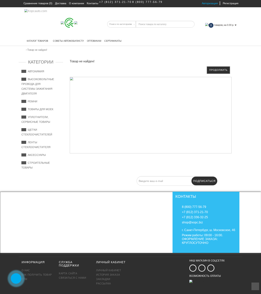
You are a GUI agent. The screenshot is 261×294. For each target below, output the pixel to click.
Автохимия (35, 71)
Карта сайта (68, 273)
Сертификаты (113, 41)
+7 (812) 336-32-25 (195, 217)
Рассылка (103, 283)
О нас (26, 270)
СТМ (24, 279)
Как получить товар (37, 274)
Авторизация (210, 3)
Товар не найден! (37, 49)
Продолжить (218, 70)
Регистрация (230, 3)
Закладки (103, 279)
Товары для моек (39, 109)
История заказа (108, 274)
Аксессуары (36, 154)
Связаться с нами (72, 277)
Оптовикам (94, 41)
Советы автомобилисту (68, 41)
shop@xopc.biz (192, 222)
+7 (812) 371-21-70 (115, 1)
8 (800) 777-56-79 (147, 1)
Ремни (31, 101)
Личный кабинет (108, 270)
